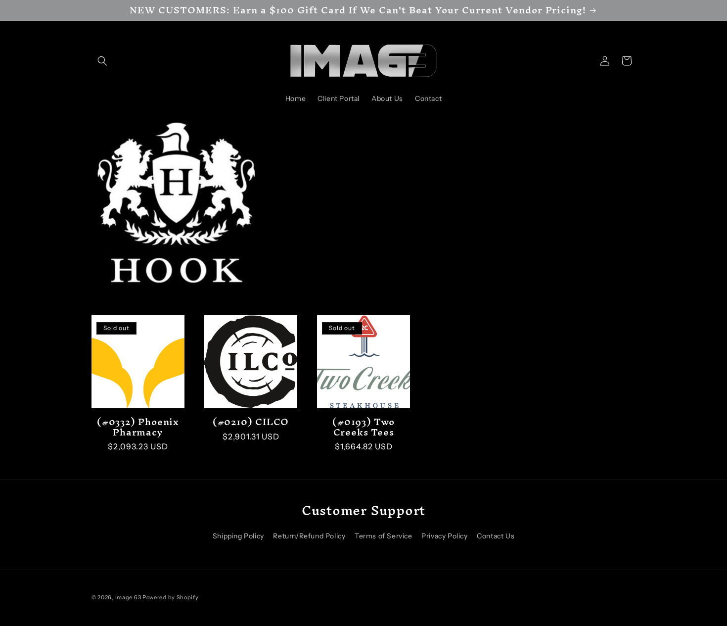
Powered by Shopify (170, 597)
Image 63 (128, 597)
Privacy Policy (444, 535)
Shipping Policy (238, 535)
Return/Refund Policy (309, 535)
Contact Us (495, 535)
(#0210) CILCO (251, 422)
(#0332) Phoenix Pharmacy (138, 427)
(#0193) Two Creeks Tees (363, 427)
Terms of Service (383, 535)
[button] (102, 61)
